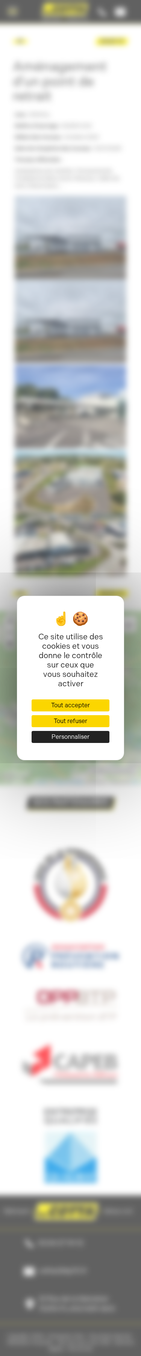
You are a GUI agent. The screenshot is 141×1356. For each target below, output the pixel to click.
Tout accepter (70, 705)
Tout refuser (70, 721)
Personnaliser (70, 736)
